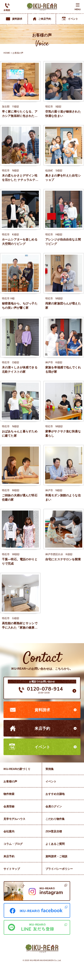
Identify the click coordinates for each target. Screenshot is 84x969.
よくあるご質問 (55, 843)
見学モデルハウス (14, 818)
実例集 (50, 768)
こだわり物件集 (55, 818)
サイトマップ (12, 868)
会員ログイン (54, 806)
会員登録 (9, 806)
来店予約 (42, 728)
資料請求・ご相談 (56, 856)
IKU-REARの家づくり (17, 768)
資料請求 (42, 710)
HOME (7, 53)
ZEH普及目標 (54, 831)
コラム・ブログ (13, 843)
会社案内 (9, 831)
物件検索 (9, 793)
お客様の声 (10, 781)
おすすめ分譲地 (55, 793)
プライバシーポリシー (59, 868)
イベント (42, 747)
